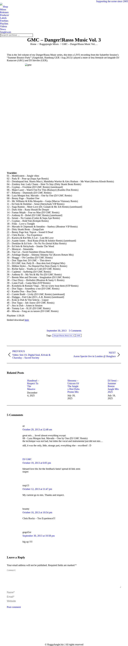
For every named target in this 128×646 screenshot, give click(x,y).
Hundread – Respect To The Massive (33, 384)
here (27, 320)
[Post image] (15, 386)
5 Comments (75, 330)
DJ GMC (27, 459)
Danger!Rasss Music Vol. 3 (64, 335)
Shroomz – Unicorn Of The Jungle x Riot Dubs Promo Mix (73, 386)
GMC (78, 335)
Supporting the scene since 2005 (112, 1)
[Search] (30, 35)
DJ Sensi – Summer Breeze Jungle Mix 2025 (113, 386)
